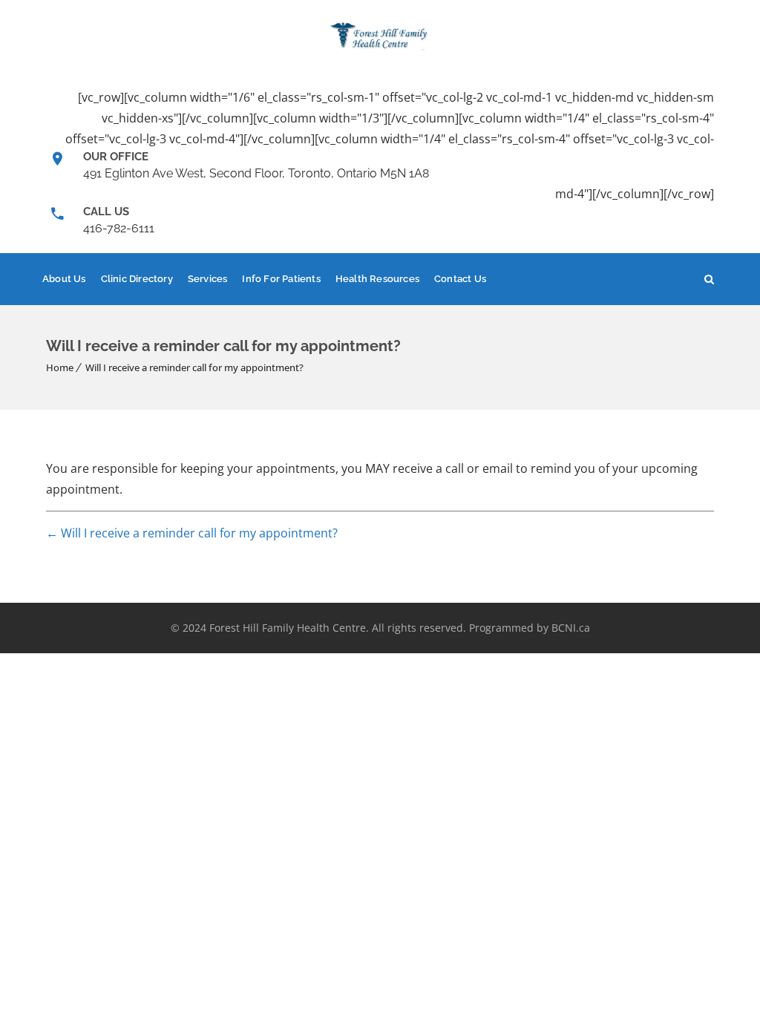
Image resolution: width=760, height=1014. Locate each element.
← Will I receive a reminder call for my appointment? (192, 533)
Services (208, 278)
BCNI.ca (570, 628)
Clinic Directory (137, 278)
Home (59, 367)
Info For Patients (281, 278)
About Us (64, 278)
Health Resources (377, 278)
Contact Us (460, 278)
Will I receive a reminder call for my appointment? (194, 367)
